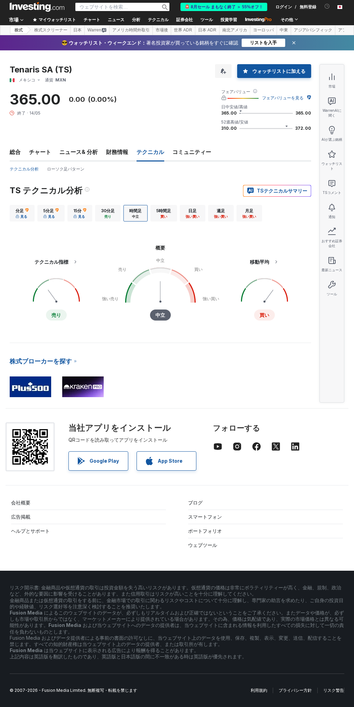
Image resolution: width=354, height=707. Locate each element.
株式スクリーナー (50, 30)
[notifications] (327, 6)
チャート (40, 151)
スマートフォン (205, 517)
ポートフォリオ (205, 531)
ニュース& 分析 (78, 151)
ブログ (195, 502)
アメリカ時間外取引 (131, 30)
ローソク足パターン (65, 168)
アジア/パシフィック (313, 30)
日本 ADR (207, 30)
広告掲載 (20, 517)
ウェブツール (202, 545)
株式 (19, 30)
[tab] (22, 213)
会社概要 (20, 502)
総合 (15, 151)
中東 (284, 30)
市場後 (162, 30)
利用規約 (259, 690)
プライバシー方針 (295, 690)
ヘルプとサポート (30, 531)
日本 (77, 30)
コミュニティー (192, 151)
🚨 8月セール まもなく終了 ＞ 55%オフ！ (224, 6)
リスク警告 (333, 690)
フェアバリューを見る (283, 97)
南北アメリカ (234, 30)
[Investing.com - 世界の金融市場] (37, 7)
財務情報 (117, 151)
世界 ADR (183, 30)
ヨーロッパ (263, 30)
